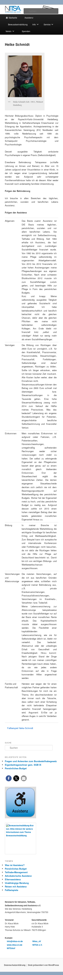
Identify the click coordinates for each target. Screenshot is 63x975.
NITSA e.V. (37, 944)
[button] (9, 778)
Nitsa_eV (36, 941)
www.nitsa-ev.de (14, 944)
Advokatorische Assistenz (18, 875)
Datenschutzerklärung (14, 965)
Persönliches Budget (16, 868)
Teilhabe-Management (16, 872)
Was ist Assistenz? (15, 865)
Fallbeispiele (11, 890)
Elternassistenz (13, 879)
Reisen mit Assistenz (16, 886)
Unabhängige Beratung (17, 883)
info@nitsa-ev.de (14, 941)
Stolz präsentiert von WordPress (43, 965)
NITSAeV (10, 948)
